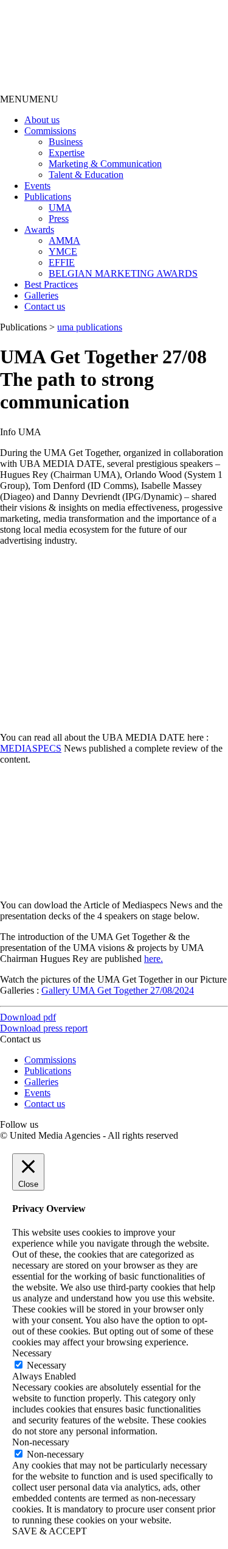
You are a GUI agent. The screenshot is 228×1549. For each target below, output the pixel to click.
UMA (60, 207)
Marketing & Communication (105, 163)
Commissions (50, 131)
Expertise (67, 153)
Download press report (44, 1028)
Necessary (46, 1365)
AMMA (64, 240)
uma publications (89, 327)
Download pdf (28, 1017)
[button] (29, 99)
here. (153, 958)
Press (59, 218)
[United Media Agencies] (91, 88)
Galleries (41, 295)
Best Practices (51, 284)
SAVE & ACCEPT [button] (49, 1531)
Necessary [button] (32, 1353)
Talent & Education (86, 174)
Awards (39, 229)
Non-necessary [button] (40, 1442)
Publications (47, 196)
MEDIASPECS (30, 748)
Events (37, 185)
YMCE (63, 251)
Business (66, 142)
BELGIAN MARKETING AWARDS (123, 273)
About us (42, 120)
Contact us (44, 306)
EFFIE (62, 262)
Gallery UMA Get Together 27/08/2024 (117, 990)
